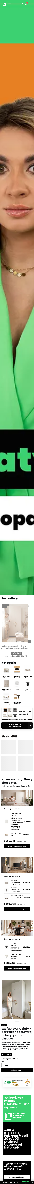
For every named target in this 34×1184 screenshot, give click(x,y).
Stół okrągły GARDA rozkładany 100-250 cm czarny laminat (16, 947)
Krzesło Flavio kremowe (16, 956)
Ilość (2, 1061)
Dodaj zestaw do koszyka (17, 846)
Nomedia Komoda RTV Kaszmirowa (15, 882)
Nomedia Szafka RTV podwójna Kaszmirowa (17, 897)
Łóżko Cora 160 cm (16, 835)
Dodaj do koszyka (17, 1070)
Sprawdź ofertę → (25, 1182)
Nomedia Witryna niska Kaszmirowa (15, 890)
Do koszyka (29, 641)
